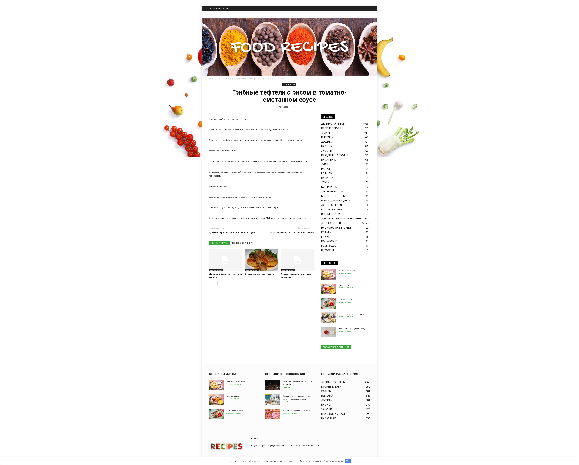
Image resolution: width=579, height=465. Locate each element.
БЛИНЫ (325, 236)
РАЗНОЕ (326, 168)
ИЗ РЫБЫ (326, 173)
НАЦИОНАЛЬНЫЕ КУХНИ (336, 227)
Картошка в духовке (348, 270)
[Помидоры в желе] (328, 303)
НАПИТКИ (327, 178)
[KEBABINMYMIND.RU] (289, 47)
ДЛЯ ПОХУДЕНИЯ (331, 205)
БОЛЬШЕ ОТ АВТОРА (242, 242)
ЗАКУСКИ (326, 150)
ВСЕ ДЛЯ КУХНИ (330, 214)
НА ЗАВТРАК (328, 159)
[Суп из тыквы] (328, 289)
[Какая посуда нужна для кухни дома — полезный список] (272, 399)
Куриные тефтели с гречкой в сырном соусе (232, 232)
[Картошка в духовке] (328, 274)
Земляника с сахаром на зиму (352, 328)
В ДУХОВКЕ (327, 250)
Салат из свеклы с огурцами (351, 313)
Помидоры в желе (347, 299)
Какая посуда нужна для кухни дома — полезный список (297, 397)
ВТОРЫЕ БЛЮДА (289, 84)
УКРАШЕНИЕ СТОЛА (333, 191)
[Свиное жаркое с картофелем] (261, 260)
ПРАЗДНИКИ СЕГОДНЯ (334, 155)
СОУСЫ (325, 182)
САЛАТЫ (326, 132)
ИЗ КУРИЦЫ (328, 232)
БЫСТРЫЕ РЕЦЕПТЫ (333, 196)
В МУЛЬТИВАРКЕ (331, 209)
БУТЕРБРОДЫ (329, 187)
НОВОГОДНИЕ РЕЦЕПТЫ (336, 200)
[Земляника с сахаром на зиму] (328, 332)
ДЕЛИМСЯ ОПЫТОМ (333, 123)
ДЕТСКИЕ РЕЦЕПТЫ (333, 223)
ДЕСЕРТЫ (326, 141)
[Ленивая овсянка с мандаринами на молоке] (297, 260)
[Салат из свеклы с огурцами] (328, 317)
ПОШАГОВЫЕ (329, 241)
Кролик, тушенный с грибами (296, 410)
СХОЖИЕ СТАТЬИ (219, 242)
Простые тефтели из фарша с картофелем (292, 232)
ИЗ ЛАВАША (328, 245)
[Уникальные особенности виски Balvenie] (272, 385)
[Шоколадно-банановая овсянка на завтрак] (225, 260)
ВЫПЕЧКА (327, 137)
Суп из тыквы (345, 285)
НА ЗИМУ (326, 146)
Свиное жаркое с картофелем (259, 274)
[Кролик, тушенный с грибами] (272, 414)
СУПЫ (324, 164)
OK (347, 461)
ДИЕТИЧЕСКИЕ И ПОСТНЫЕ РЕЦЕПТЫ (344, 218)
